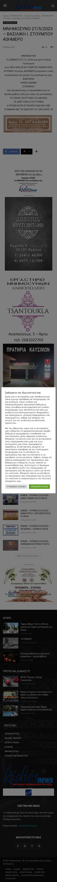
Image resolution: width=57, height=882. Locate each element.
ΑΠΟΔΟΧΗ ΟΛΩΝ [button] (39, 486)
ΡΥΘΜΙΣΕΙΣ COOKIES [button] (16, 486)
